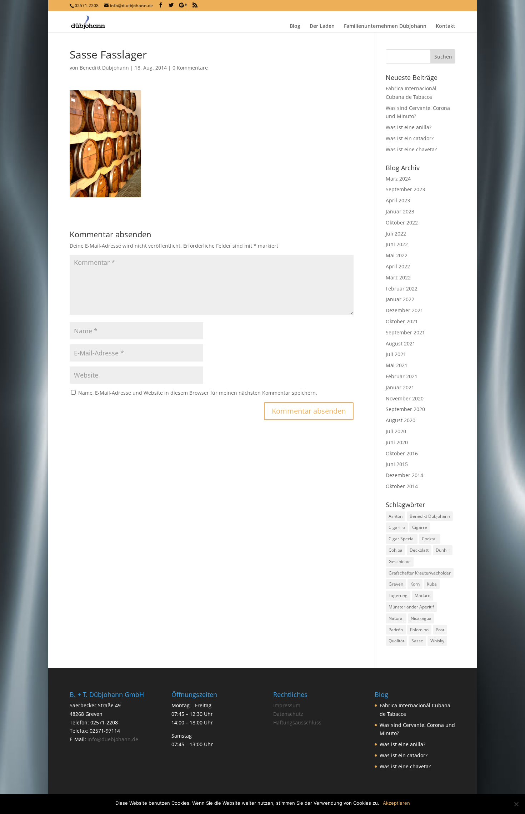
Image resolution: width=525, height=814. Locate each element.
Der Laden (322, 26)
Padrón (396, 630)
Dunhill (443, 550)
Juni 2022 (397, 244)
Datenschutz (288, 714)
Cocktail (430, 539)
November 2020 (405, 398)
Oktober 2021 (402, 321)
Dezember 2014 (404, 475)
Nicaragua (421, 618)
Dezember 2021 (404, 310)
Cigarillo (397, 527)
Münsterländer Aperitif (411, 607)
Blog (295, 26)
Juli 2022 (396, 233)
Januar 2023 (400, 211)
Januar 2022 (400, 299)
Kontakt (445, 26)
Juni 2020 (397, 442)
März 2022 (398, 277)
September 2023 (405, 189)
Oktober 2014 (402, 486)
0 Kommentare (190, 67)
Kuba (432, 584)
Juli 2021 (396, 354)
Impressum (286, 705)
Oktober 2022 (402, 222)
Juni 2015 (397, 464)
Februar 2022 (402, 288)
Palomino (419, 630)
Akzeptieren (396, 803)
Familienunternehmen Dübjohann (385, 26)
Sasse (417, 641)
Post (440, 630)
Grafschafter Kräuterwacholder (420, 573)
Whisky (437, 641)
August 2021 (400, 343)
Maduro (422, 595)
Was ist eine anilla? (408, 127)
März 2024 (398, 178)
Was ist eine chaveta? (411, 149)
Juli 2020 (396, 431)
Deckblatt (419, 550)
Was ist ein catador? (410, 138)
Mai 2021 (397, 365)
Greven (396, 584)
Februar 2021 (402, 376)
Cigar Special (402, 539)
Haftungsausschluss (297, 722)
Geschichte (400, 561)
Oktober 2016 (402, 453)
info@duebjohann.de (113, 739)
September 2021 (405, 332)
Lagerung (398, 595)
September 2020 (405, 409)
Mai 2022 (397, 255)
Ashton (395, 516)
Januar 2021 (400, 387)
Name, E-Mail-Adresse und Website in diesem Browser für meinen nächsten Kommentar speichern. (197, 392)
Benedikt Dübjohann (104, 67)
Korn (415, 584)
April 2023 (398, 200)
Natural (396, 618)
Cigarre (419, 527)
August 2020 (400, 420)
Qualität (396, 641)
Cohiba (395, 550)
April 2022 (398, 266)
